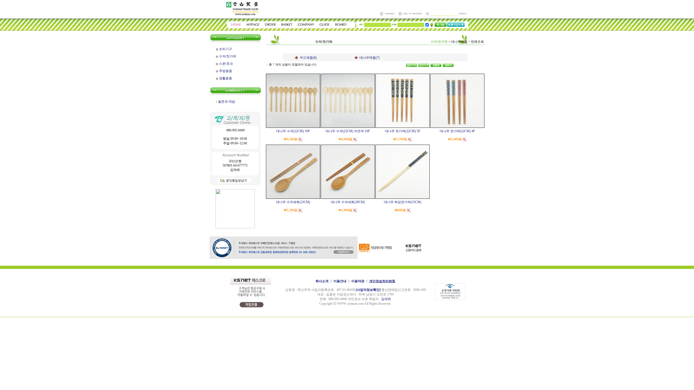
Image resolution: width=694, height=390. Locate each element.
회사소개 (322, 281)
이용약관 (357, 281)
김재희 (386, 299)
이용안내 (339, 281)
